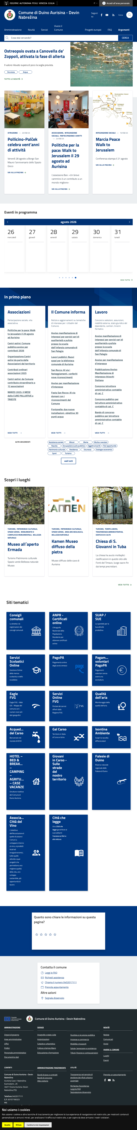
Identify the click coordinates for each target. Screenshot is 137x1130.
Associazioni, (58, 132)
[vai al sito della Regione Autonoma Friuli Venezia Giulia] (30, 3)
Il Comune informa (68, 312)
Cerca (125, 38)
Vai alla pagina (16, 172)
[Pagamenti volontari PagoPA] (122, 670)
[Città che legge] (79, 852)
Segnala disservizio (54, 998)
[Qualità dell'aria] (122, 706)
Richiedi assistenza (54, 977)
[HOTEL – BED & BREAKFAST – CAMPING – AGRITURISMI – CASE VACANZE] (36, 781)
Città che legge (58, 819)
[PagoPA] (79, 670)
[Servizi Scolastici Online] (36, 670)
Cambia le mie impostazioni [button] (38, 1124)
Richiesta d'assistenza (79, 1085)
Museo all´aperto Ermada (23, 547)
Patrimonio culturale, (27, 529)
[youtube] (106, 14)
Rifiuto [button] (18, 1124)
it (94, 3)
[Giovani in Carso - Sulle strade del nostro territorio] (79, 781)
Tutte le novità (12, 79)
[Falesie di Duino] (122, 781)
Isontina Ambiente (102, 731)
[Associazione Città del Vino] (36, 852)
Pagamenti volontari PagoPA (103, 661)
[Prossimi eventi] (129, 222)
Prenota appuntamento (57, 987)
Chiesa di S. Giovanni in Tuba (111, 544)
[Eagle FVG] (36, 706)
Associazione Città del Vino (19, 821)
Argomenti (124, 30)
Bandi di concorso (44, 1077)
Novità (106, 1027)
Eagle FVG (14, 695)
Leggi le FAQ (51, 973)
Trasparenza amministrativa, (110, 531)
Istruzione (13, 132)
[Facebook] (100, 14)
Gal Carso (59, 729)
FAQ (110, 30)
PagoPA (58, 657)
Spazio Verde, (14, 531)
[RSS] (112, 14)
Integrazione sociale (106, 132)
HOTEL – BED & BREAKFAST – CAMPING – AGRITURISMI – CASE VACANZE (20, 771)
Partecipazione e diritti (71, 135)
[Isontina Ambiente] (122, 737)
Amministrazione (12, 1027)
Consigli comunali (16, 616)
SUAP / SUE (100, 616)
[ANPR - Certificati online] (79, 630)
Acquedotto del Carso (18, 731)
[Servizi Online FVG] (79, 706)
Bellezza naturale (60, 534)
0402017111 (61, 982)
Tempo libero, (111, 529)
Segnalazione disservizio (80, 1092)
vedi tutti (68, 461)
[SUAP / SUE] (122, 630)
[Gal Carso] (79, 737)
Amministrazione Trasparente (51, 1067)
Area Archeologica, (73, 531)
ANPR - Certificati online (59, 618)
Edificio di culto (103, 534)
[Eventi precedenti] (7, 222)
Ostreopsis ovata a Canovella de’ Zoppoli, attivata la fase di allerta (34, 53)
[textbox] (67, 934)
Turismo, (12, 529)
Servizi (40, 1027)
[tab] (59, 277)
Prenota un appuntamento (114, 1074)
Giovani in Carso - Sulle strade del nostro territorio (59, 767)
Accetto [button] (7, 1124)
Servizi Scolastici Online (17, 661)
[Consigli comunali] (36, 630)
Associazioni (19, 312)
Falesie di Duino (102, 758)
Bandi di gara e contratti (47, 1074)
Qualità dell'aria (101, 695)
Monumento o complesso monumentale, (21, 533)
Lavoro (101, 312)
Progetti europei (93, 30)
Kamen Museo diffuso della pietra (65, 546)
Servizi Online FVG (57, 697)
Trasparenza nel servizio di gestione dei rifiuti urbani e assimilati (81, 1077)
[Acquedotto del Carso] (36, 737)
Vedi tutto (125, 280)
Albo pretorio (42, 1080)
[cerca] (129, 15)
